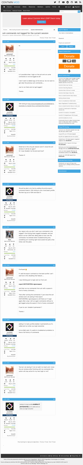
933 (6, 246)
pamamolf (29, 35)
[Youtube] (63, 2)
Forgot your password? (64, 43)
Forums (9, 7)
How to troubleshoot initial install (67, 100)
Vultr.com (61, 151)
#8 (54, 363)
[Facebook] (59, 2)
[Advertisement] (31, 60)
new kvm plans (74, 136)
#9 (54, 399)
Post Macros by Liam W (56, 462)
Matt (9, 240)
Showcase (17, 7)
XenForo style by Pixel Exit (37, 462)
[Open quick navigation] (4, 7)
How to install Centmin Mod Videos (68, 95)
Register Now (41, 22)
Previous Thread (44, 37)
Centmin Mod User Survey (65, 85)
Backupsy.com (62, 147)
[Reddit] (68, 2)
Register (71, 46)
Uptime (48, 7)
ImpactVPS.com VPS (64, 134)
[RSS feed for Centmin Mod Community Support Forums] (80, 455)
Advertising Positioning (30, 460)
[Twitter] (55, 2)
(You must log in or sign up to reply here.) (28, 442)
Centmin (10, 2)
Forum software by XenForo (15, 462)
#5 (54, 227)
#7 (54, 319)
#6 (54, 265)
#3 (54, 142)
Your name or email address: (66, 33)
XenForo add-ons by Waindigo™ (29, 463)
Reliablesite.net (62, 163)
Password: (61, 38)
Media (24, 7)
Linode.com (62, 155)
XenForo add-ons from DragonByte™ (28, 459)
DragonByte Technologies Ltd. (52, 459)
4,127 (6, 60)
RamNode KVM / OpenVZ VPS (66, 143)
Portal (54, 7)
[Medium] (76, 2)
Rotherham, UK (11, 249)
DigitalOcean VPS (63, 139)
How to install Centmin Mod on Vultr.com (69, 106)
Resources (32, 7)
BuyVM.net (61, 136)
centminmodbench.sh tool (65, 117)
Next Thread (52, 37)
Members (40, 7)
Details (62, 459)
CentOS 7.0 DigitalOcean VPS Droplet (68, 115)
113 (14, 120)
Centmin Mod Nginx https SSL (66, 93)
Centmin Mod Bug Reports (65, 87)
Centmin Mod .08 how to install (67, 90)
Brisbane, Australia (10, 124)
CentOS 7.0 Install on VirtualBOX (67, 112)
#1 (54, 41)
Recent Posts (26, 10)
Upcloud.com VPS (63, 130)
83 (13, 60)
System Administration (15, 35)
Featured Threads (17, 10)
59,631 (6, 120)
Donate (69, 56)
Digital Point (41, 460)
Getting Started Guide (64, 98)
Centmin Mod (62, 78)
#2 (54, 99)
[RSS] (80, 2)
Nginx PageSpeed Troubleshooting (67, 103)
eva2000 (9, 112)
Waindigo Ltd (44, 463)
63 (13, 246)
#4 (54, 184)
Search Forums (7, 10)
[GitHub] (72, 2)
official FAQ (70, 82)
